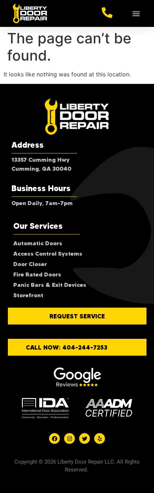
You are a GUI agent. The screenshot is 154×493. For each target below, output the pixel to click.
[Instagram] (69, 438)
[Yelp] (99, 438)
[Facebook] (54, 438)
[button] (136, 13)
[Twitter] (84, 438)
